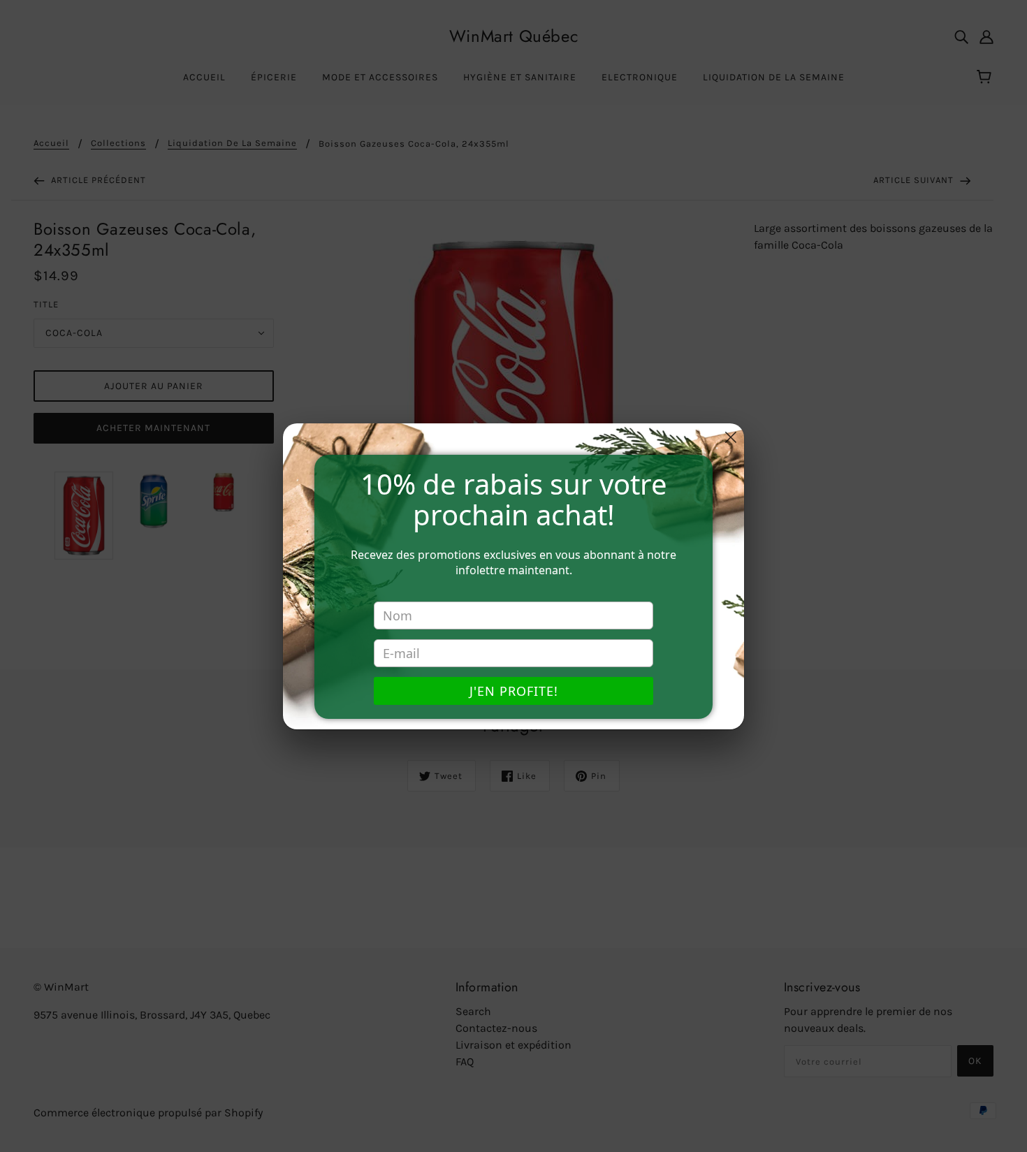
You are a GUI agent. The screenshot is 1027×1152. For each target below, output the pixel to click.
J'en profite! (513, 691)
